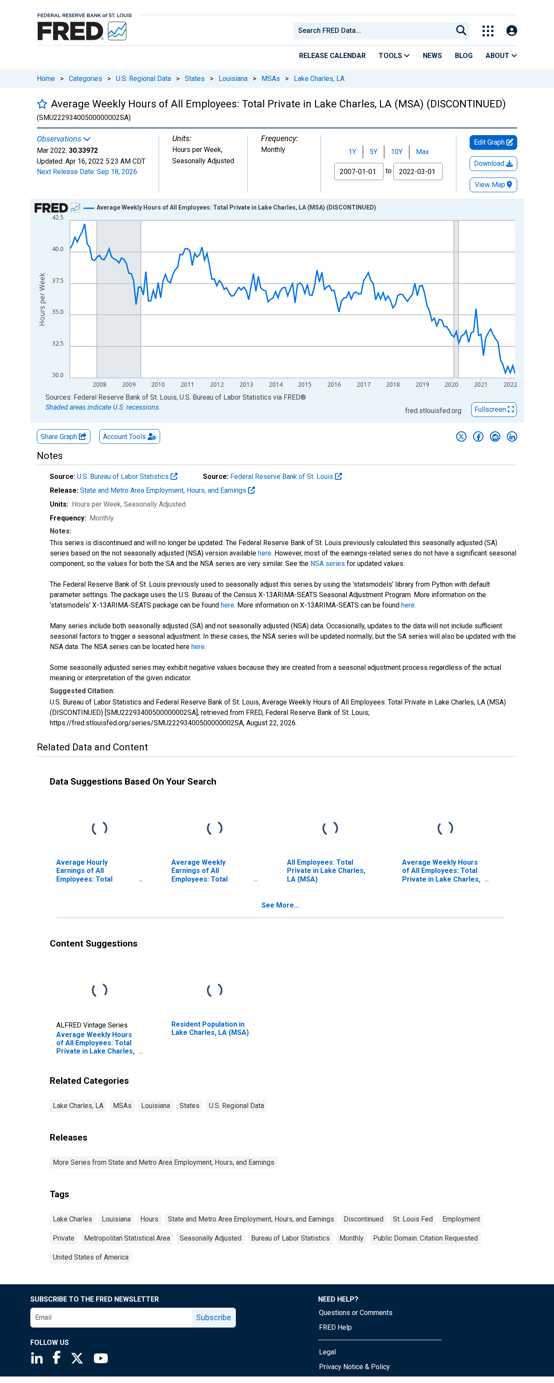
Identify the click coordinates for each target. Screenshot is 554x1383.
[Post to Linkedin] (512, 436)
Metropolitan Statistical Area (127, 1238)
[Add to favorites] (42, 104)
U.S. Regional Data (143, 78)
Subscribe (213, 1317)
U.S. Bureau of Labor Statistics (124, 476)
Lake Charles (72, 1219)
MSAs (270, 78)
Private (63, 1238)
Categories (85, 78)
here (264, 553)
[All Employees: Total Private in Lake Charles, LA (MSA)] (330, 829)
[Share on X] (461, 436)
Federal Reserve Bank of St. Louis (282, 476)
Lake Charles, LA (319, 78)
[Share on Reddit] (495, 436)
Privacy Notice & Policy (354, 1367)
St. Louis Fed (413, 1219)
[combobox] (372, 30)
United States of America (91, 1257)
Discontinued (363, 1219)
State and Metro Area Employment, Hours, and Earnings (164, 490)
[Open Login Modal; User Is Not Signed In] (511, 31)
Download (490, 163)
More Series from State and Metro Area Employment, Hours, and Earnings (163, 1162)
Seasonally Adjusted (211, 1238)
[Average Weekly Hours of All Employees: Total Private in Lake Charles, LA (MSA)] (445, 829)
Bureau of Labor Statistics (290, 1238)
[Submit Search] (461, 30)
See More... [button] (280, 905)
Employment (461, 1219)
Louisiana (233, 78)
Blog (464, 56)
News (432, 56)
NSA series (327, 563)
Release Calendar (332, 56)
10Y (397, 152)
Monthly (351, 1238)
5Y (373, 152)
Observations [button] (60, 139)
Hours (149, 1219)
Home (46, 78)
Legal (327, 1352)
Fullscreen (491, 409)
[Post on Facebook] (478, 436)
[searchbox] (374, 30)
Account (124, 437)
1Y (352, 152)
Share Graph (60, 437)
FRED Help (335, 1327)
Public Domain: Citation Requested (425, 1238)
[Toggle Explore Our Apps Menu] (488, 31)
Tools (391, 56)
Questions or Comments (356, 1313)
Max (422, 152)
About (498, 56)
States (195, 78)
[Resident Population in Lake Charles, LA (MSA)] (214, 991)
